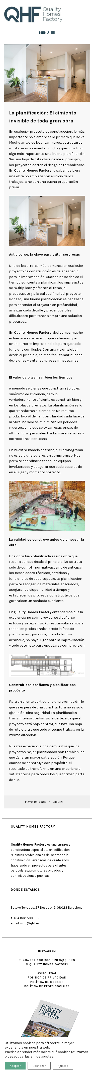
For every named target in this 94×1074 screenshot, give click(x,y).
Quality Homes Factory (32, 170)
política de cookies (47, 982)
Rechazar (39, 1066)
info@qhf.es (30, 923)
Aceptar (15, 1066)
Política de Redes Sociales (47, 986)
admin (58, 801)
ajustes (47, 1056)
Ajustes (63, 1066)
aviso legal (47, 973)
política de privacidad (47, 977)
